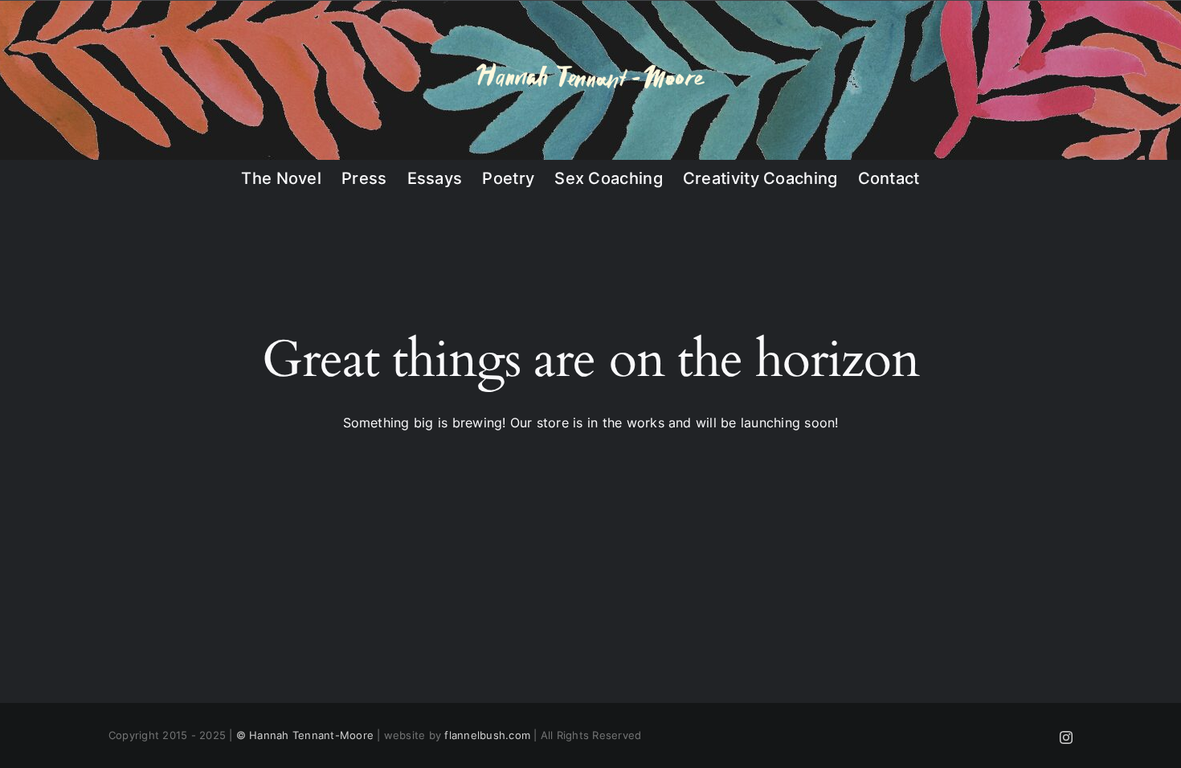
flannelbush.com (487, 735)
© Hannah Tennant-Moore (305, 735)
